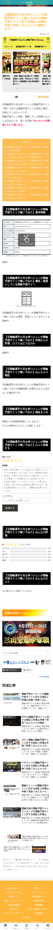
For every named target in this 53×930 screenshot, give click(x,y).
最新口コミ (14, 896)
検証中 (28, 670)
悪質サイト (39, 888)
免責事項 (39, 913)
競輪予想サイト (14, 888)
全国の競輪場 (14, 905)
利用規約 (14, 909)
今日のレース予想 (14, 892)
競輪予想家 (39, 900)
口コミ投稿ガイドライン (39, 909)
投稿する (10, 508)
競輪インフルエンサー (14, 900)
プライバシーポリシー (14, 913)
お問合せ (27, 917)
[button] (47, 652)
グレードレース (39, 892)
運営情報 (39, 905)
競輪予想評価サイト (13, 670)
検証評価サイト (39, 896)
